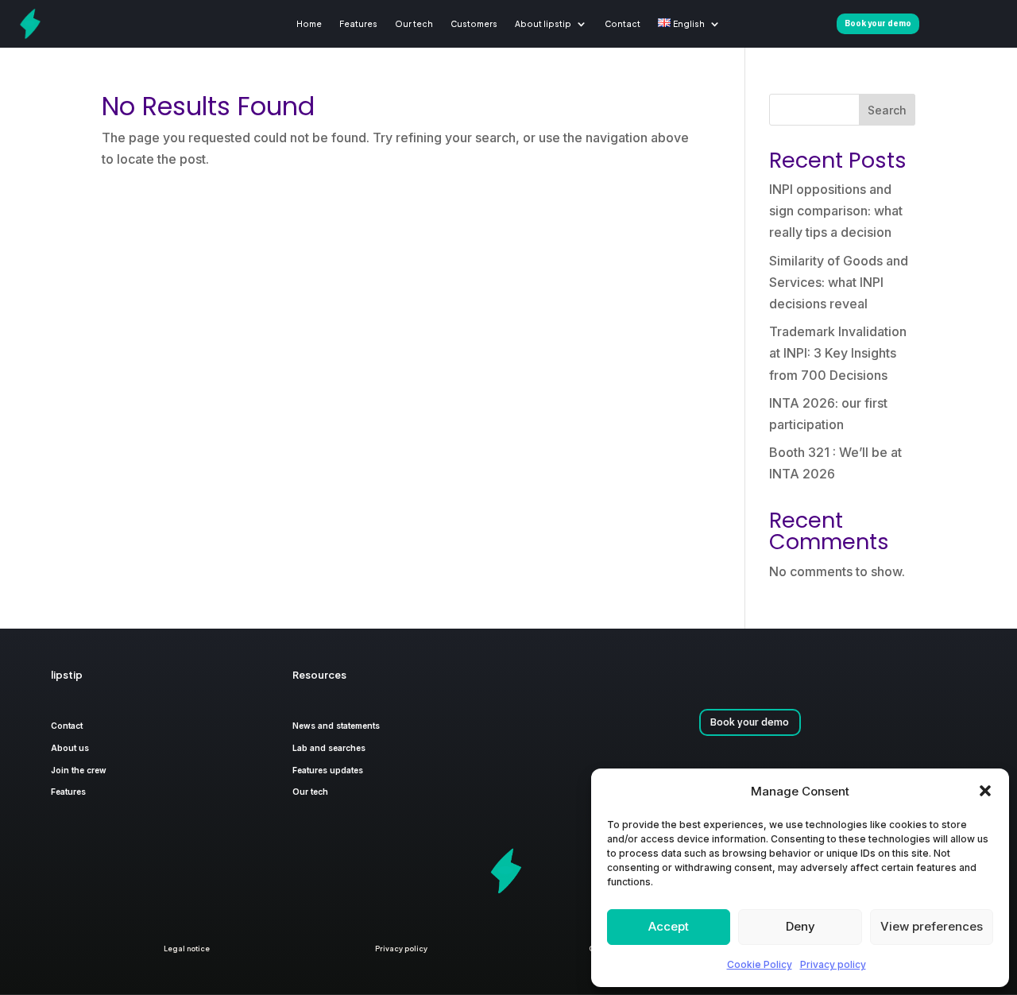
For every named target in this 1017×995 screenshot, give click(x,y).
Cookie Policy (759, 964)
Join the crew (78, 770)
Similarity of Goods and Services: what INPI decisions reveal (838, 282)
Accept (668, 926)
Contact (622, 23)
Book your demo (749, 722)
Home (309, 23)
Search (887, 110)
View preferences (931, 926)
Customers (473, 23)
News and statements (336, 725)
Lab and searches (328, 748)
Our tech (414, 23)
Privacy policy (833, 964)
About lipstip (543, 23)
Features (358, 23)
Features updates (327, 770)
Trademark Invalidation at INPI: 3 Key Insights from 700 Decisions (838, 352)
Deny (800, 926)
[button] (985, 791)
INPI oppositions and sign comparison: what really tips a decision (836, 210)
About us (70, 748)
